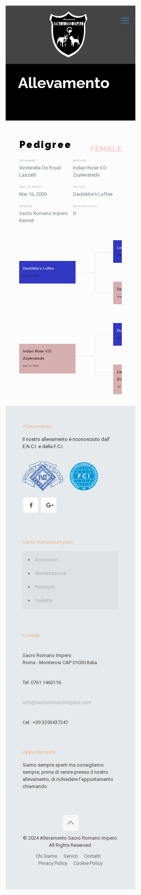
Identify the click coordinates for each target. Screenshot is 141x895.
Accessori (46, 560)
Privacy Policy (52, 863)
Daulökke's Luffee (38, 271)
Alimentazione (50, 573)
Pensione (45, 587)
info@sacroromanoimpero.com (57, 702)
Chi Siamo (47, 856)
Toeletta (43, 600)
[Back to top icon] (71, 823)
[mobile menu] (125, 20)
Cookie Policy (88, 863)
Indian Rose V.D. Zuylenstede (38, 358)
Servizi (71, 856)
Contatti (92, 856)
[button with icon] (31, 505)
